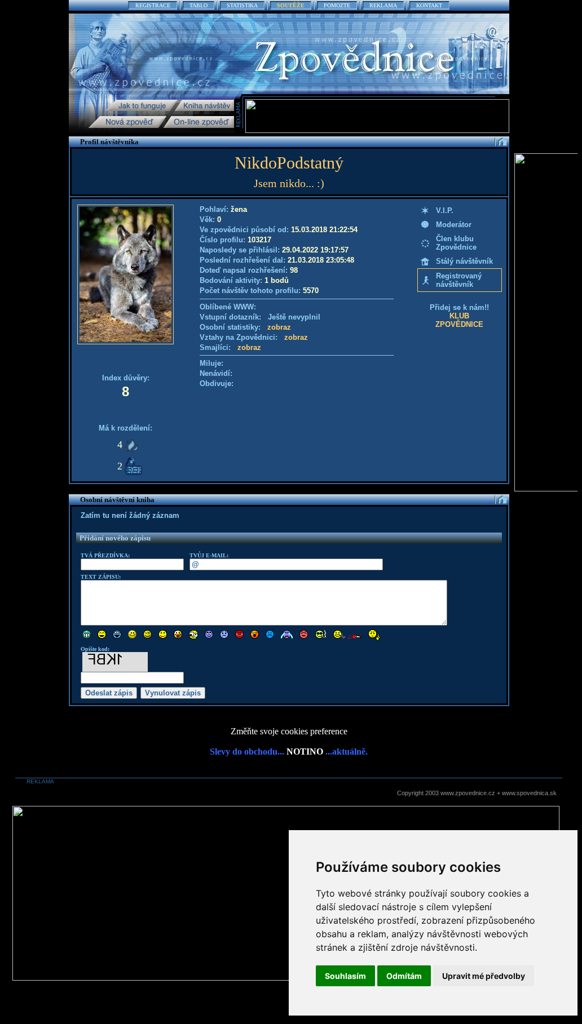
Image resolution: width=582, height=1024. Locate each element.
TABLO (198, 5)
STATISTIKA (242, 5)
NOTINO (304, 751)
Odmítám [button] (404, 976)
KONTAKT (429, 5)
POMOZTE (337, 5)
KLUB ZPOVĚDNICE (459, 320)
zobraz (279, 327)
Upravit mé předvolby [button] (483, 976)
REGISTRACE (152, 5)
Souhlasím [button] (345, 976)
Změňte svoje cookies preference (289, 731)
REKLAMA (383, 5)
